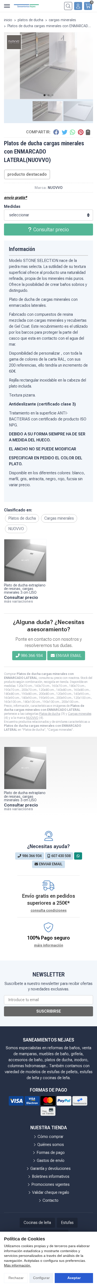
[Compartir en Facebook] (56, 132)
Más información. (17, 1265)
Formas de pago (51, 1152)
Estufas (67, 1222)
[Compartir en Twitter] (64, 132)
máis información (48, 945)
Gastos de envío (50, 1160)
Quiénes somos (50, 1144)
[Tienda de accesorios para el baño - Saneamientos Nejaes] (26, 5)
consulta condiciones (49, 910)
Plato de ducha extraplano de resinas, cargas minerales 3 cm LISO (25, 589)
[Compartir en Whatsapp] (72, 132)
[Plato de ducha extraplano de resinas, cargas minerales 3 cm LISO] (25, 560)
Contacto (50, 1200)
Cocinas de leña (37, 1222)
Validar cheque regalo (50, 1192)
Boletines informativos (50, 1176)
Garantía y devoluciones (50, 1168)
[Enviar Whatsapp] (78, 856)
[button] (45, 95)
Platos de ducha (49, 714)
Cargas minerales (79, 714)
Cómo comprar (50, 1136)
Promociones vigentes (50, 1184)
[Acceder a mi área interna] (78, 6)
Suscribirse (48, 1011)
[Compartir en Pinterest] (80, 132)
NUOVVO (32, 718)
